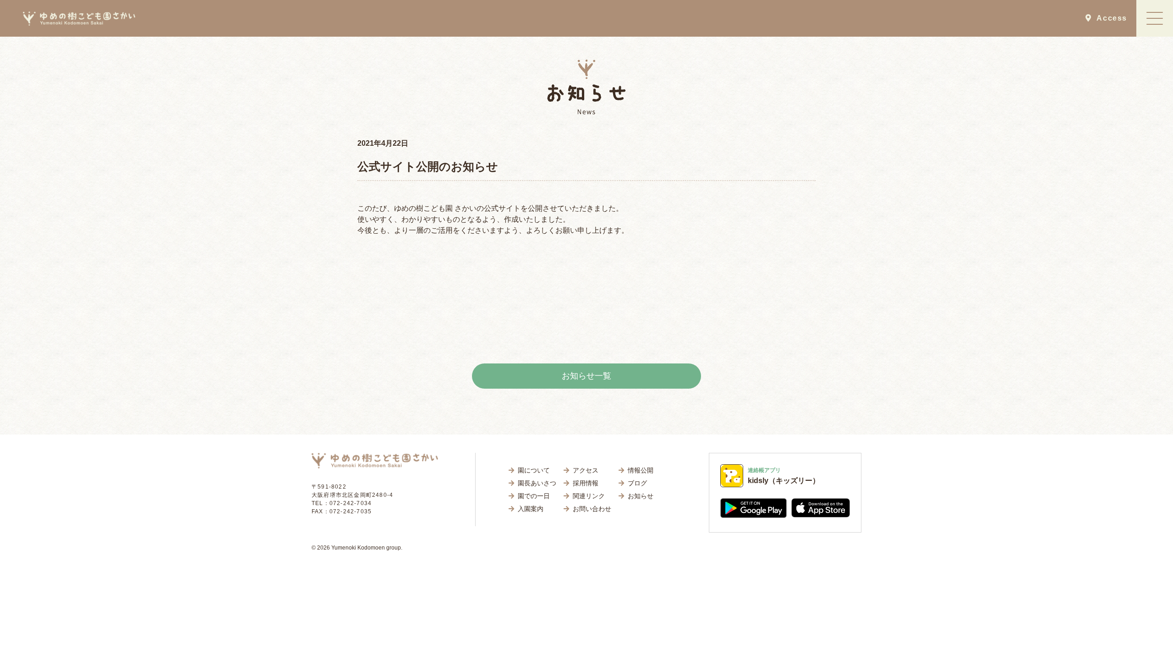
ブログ (637, 483)
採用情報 (585, 483)
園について (534, 470)
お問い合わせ (592, 508)
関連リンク (589, 496)
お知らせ (640, 496)
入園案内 (530, 508)
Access (1109, 18)
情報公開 (640, 470)
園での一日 (534, 496)
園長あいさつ (537, 483)
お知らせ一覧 (586, 375)
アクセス (585, 470)
